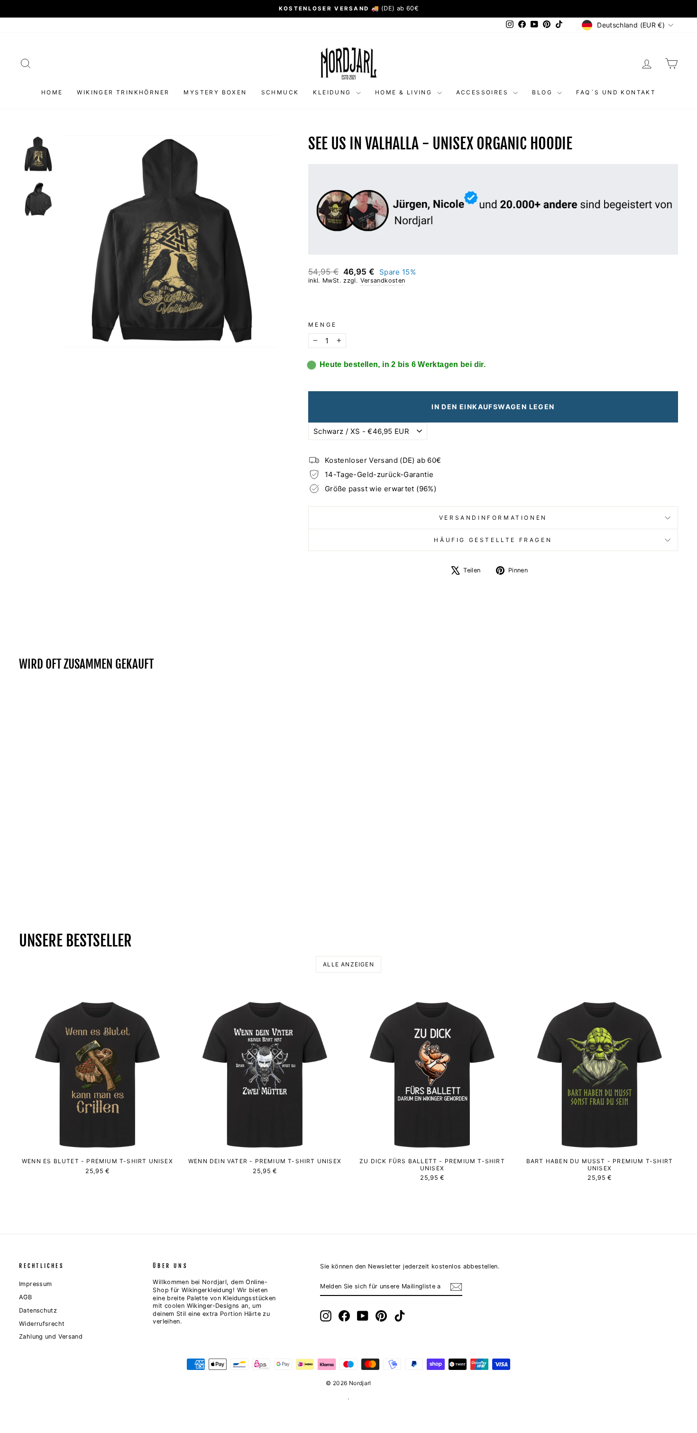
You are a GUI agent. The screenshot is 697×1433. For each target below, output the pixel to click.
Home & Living (405, 92)
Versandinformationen (493, 517)
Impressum (35, 1283)
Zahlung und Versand (51, 1336)
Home (52, 92)
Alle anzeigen (348, 964)
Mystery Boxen (215, 92)
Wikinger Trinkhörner (123, 92)
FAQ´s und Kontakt (616, 92)
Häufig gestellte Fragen (493, 539)
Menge (322, 324)
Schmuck (280, 92)
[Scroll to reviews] (493, 303)
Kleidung (333, 92)
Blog (543, 92)
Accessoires (483, 92)
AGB (25, 1297)
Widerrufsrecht (41, 1323)
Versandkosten (382, 280)
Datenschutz (38, 1310)
